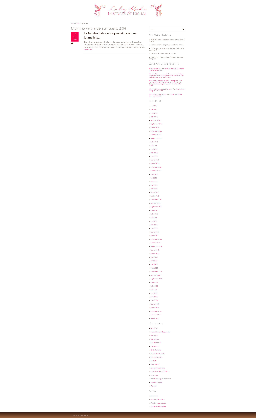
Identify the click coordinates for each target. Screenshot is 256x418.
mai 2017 (154, 106)
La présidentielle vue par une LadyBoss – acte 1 (167, 45)
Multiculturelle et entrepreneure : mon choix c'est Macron (166, 40)
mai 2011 (154, 221)
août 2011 (154, 210)
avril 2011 (154, 225)
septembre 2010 (156, 246)
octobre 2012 (155, 171)
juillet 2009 (154, 257)
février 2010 (155, 250)
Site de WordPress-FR (158, 406)
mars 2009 (154, 268)
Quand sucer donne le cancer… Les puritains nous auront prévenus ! (166, 76)
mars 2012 (154, 189)
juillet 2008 (154, 286)
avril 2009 (154, 264)
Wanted (153, 386)
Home (73, 23)
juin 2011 (154, 217)
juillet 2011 (154, 214)
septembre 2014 (156, 124)
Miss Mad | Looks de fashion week (160, 89)
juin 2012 (154, 178)
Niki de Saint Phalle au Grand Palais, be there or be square (166, 58)
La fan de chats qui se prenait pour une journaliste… (166, 69)
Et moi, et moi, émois (158, 353)
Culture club (155, 346)
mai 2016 (154, 113)
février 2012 (155, 192)
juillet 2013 (154, 142)
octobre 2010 (155, 243)
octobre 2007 (155, 315)
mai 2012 (154, 181)
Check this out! (156, 343)
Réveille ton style (156, 382)
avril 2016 (154, 117)
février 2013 (155, 160)
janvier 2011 (155, 235)
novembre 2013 (156, 131)
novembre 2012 (156, 167)
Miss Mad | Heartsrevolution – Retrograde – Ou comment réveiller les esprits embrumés (165, 81)
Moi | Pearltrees (154, 69)
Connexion (154, 396)
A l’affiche (154, 328)
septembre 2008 (156, 279)
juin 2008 (154, 289)
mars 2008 (154, 300)
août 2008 (154, 282)
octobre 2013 (155, 135)
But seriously (155, 339)
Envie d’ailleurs (156, 350)
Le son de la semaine (158, 368)
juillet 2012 (154, 174)
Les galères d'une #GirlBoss (160, 371)
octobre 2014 (155, 120)
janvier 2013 (155, 163)
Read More (88, 50)
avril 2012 (154, 185)
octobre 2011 (155, 203)
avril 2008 (154, 297)
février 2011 (155, 232)
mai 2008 (154, 293)
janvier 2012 (155, 196)
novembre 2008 (156, 271)
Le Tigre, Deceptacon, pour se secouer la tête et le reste (165, 83)
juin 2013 (154, 145)
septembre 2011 (156, 207)
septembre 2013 (156, 138)
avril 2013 (154, 153)
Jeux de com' (155, 364)
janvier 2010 (155, 253)
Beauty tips (154, 335)
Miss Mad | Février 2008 (157, 94)
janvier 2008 (155, 307)
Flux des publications (158, 399)
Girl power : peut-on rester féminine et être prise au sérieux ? (166, 49)
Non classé (154, 375)
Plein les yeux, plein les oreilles (161, 379)
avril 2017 (154, 109)
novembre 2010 (156, 239)
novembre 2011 (156, 199)
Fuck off (153, 361)
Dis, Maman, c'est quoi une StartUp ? (163, 53)
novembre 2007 (156, 311)
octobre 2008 (155, 275)
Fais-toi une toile (156, 357)
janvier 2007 (155, 318)
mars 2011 (154, 228)
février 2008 (155, 304)
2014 (77, 23)
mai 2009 (154, 261)
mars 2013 (154, 156)
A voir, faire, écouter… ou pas (160, 332)
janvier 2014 (155, 127)
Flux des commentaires (158, 403)
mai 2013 (154, 149)
